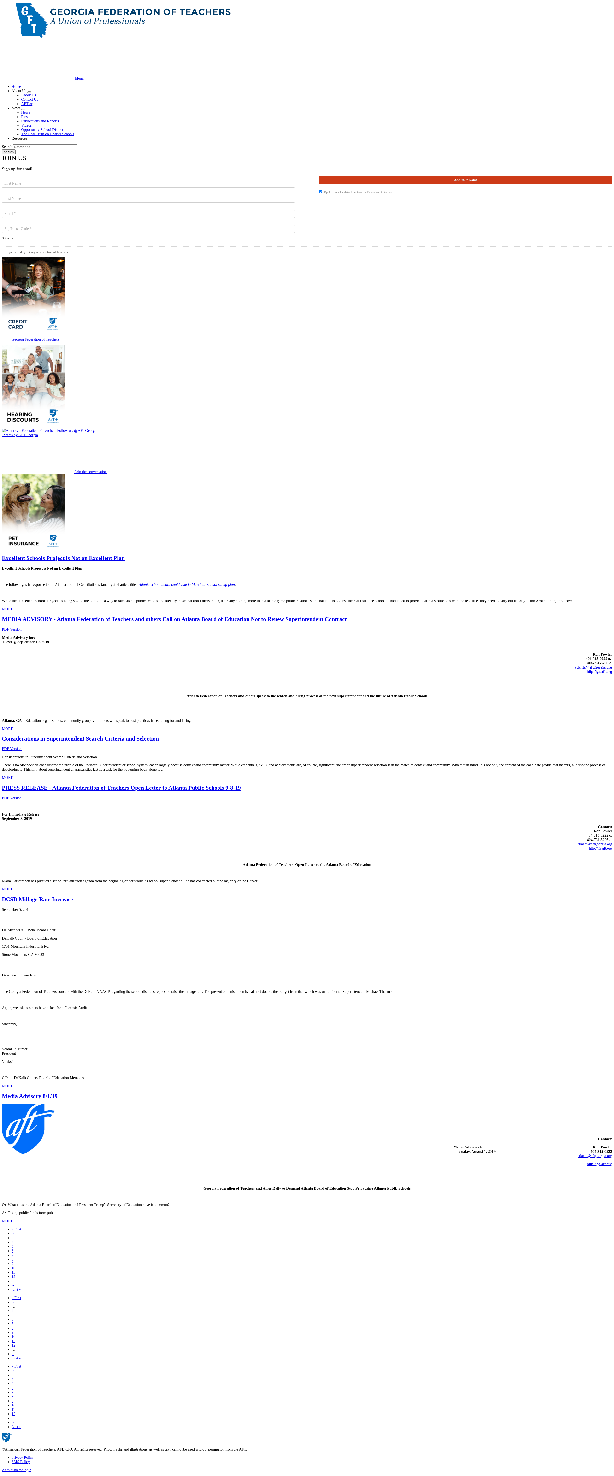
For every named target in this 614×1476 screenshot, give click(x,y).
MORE (7, 609)
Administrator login (16, 1470)
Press (25, 117)
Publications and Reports (40, 121)
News (25, 112)
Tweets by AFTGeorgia (20, 435)
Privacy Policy (23, 1457)
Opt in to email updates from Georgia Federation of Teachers (358, 192)
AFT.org (27, 104)
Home (16, 86)
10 (13, 1268)
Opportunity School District (42, 130)
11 (13, 1272)
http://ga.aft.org (600, 848)
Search (7, 147)
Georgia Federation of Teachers (48, 252)
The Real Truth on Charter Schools (47, 134)
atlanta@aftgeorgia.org (593, 667)
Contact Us (29, 99)
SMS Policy (21, 1462)
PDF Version (12, 629)
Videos (26, 125)
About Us (28, 95)
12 (13, 1277)
